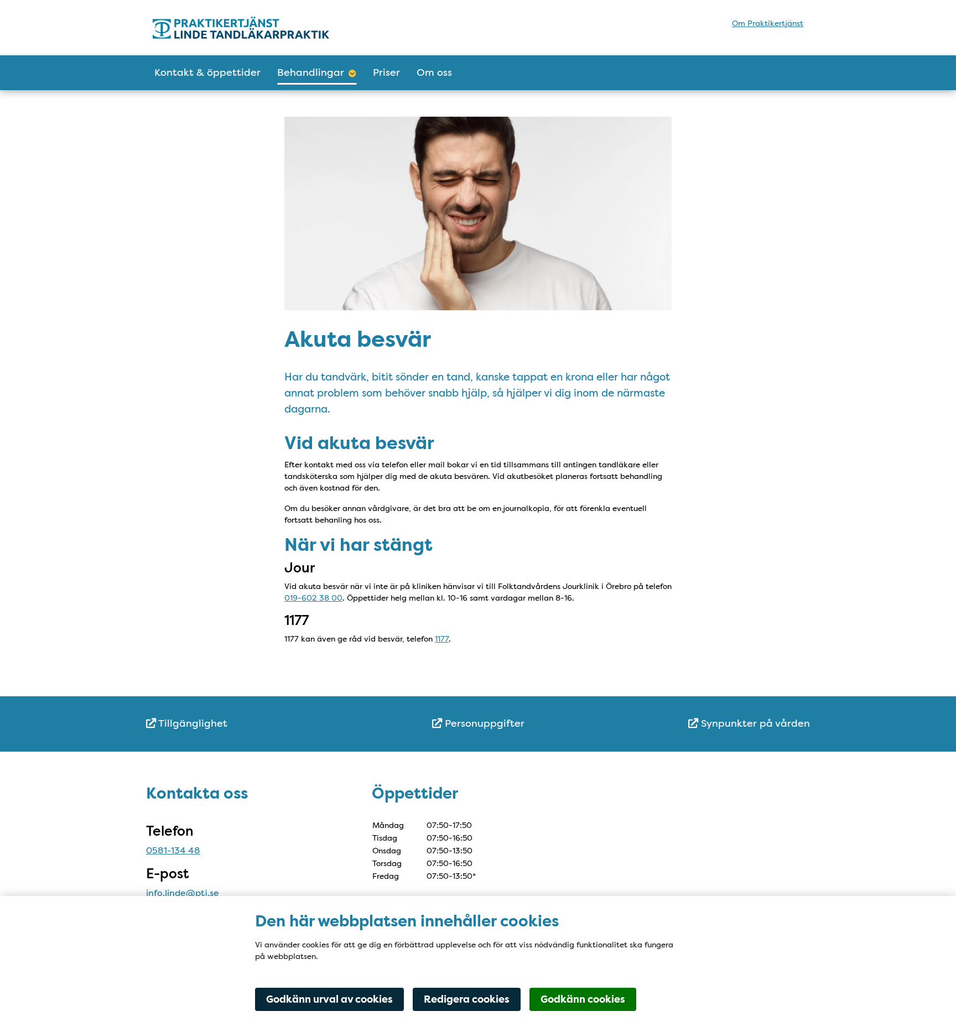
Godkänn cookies (583, 999)
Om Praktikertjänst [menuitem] (767, 23)
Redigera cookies (467, 999)
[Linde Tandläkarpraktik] (249, 28)
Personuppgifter (483, 723)
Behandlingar (310, 72)
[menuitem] (256, 723)
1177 (442, 639)
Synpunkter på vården (754, 723)
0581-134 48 (173, 850)
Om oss (434, 72)
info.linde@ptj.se (182, 893)
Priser (386, 72)
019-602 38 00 (313, 598)
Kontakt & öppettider (207, 72)
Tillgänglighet (191, 723)
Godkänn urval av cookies (329, 999)
